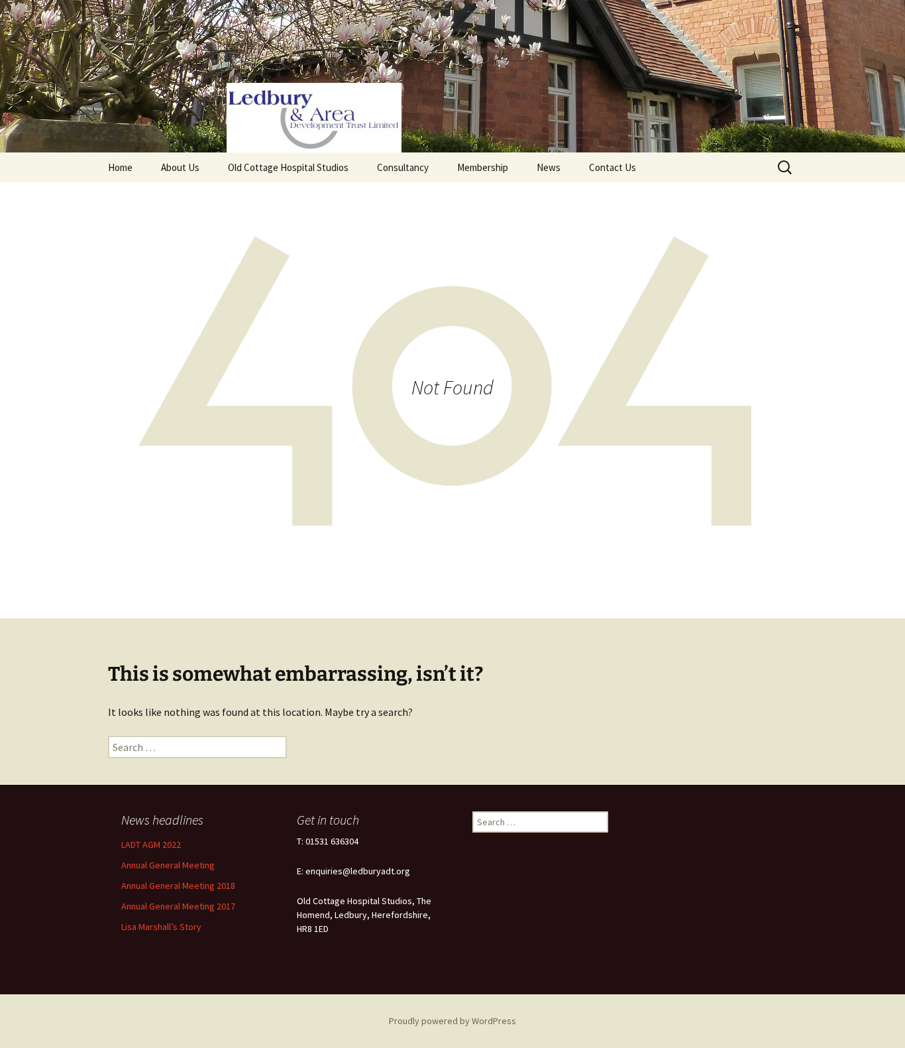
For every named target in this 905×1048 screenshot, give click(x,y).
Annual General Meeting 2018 (178, 886)
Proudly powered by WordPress (452, 1021)
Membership (482, 167)
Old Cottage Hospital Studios (288, 167)
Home (120, 167)
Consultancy (403, 167)
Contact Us (612, 167)
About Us (180, 167)
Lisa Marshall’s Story (161, 927)
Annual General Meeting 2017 (178, 906)
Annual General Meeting (168, 865)
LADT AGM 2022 (151, 844)
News (548, 167)
